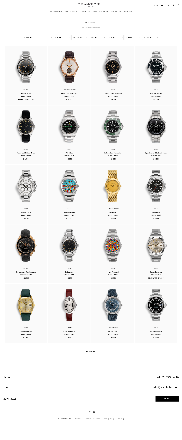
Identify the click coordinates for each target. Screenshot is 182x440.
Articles (128, 11)
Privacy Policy (109, 419)
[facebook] (88, 411)
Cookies (78, 419)
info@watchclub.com (166, 387)
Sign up (167, 398)
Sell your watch (100, 11)
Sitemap (121, 419)
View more (91, 352)
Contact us (116, 11)
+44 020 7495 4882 (167, 377)
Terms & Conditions (92, 419)
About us (86, 11)
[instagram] (93, 411)
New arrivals (56, 11)
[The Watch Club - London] (76, 5)
